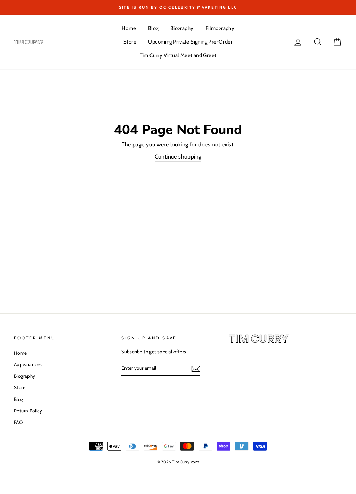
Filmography (219, 28)
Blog (153, 28)
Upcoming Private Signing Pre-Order (190, 42)
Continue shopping (178, 156)
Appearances (28, 364)
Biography (182, 28)
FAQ (18, 422)
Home (129, 28)
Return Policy (28, 411)
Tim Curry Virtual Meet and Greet (178, 55)
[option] (178, 7)
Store (129, 42)
